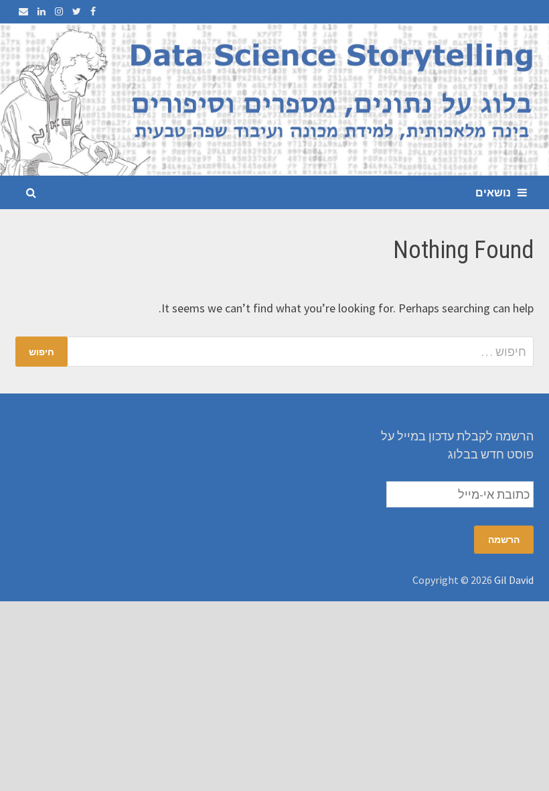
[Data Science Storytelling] (274, 98)
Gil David (514, 580)
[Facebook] (91, 10)
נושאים (493, 192)
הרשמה (504, 540)
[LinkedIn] (40, 10)
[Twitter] (75, 10)
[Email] (23, 10)
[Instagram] (57, 10)
